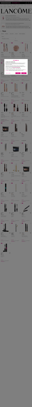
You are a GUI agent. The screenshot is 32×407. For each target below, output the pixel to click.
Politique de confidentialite (16, 67)
